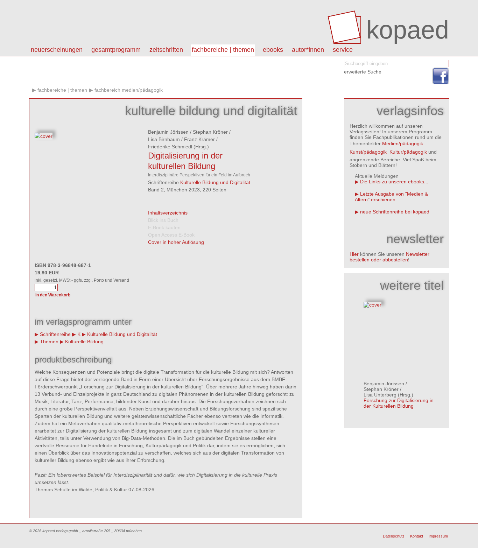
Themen (49, 341)
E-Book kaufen (164, 227)
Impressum (438, 536)
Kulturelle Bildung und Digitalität (215, 182)
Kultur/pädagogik (408, 152)
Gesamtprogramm (116, 49)
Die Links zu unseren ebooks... (394, 181)
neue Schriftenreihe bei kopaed (394, 212)
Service (343, 49)
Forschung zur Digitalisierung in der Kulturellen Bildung (399, 403)
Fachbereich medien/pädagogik (128, 90)
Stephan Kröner (210, 132)
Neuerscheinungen (57, 49)
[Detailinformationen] (372, 305)
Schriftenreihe (55, 334)
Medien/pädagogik (402, 143)
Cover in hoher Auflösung (176, 242)
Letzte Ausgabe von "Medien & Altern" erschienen (391, 196)
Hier (354, 254)
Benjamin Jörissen (168, 132)
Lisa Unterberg (380, 395)
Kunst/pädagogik (368, 152)
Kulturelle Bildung (84, 341)
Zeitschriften (166, 49)
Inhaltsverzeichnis (168, 213)
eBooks (273, 49)
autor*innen (308, 49)
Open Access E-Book (171, 235)
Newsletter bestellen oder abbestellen (389, 256)
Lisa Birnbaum (164, 139)
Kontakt (416, 536)
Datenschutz (394, 536)
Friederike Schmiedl (170, 146)
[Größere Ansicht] (43, 136)
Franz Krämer (199, 139)
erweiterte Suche (362, 72)
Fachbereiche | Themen (223, 49)
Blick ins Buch (163, 220)
